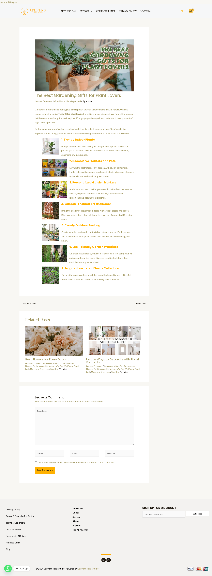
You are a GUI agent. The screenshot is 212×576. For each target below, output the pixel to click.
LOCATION (145, 11)
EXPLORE (85, 11)
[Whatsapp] (8, 568)
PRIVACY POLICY (128, 11)
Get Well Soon (66, 366)
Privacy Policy (13, 509)
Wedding (54, 369)
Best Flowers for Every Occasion (48, 359)
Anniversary (48, 363)
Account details (13, 529)
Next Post (142, 303)
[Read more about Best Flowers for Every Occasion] (54, 340)
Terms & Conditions (15, 522)
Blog (8, 549)
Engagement (69, 363)
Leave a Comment (43, 101)
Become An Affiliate (16, 536)
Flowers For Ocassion (35, 366)
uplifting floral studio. (88, 568)
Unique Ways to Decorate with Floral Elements (112, 360)
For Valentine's (52, 366)
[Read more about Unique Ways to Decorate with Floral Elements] (115, 340)
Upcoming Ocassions (39, 369)
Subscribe (197, 513)
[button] (91, 11)
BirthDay (58, 363)
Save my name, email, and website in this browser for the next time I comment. (77, 462)
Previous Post (28, 303)
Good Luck (59, 101)
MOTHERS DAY (68, 11)
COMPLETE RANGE (106, 11)
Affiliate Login (13, 542)
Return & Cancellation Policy (20, 516)
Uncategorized (73, 101)
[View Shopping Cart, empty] (191, 11)
